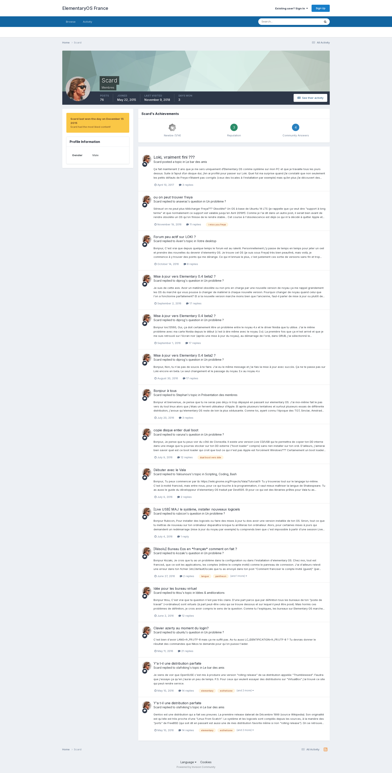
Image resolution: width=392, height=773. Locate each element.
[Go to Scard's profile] (146, 159)
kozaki (180, 553)
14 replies (187, 690)
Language (187, 762)
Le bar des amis (196, 161)
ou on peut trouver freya (173, 197)
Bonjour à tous (165, 391)
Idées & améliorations (210, 592)
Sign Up (320, 8)
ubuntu (180, 632)
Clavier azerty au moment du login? (181, 628)
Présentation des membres (219, 395)
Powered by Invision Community (196, 767)
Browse (71, 21)
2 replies (186, 496)
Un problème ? (216, 201)
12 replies (186, 457)
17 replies (195, 303)
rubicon (181, 513)
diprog (180, 280)
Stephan (181, 395)
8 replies (192, 264)
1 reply (184, 536)
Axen (179, 241)
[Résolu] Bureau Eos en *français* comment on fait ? (195, 549)
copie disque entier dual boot (176, 430)
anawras (181, 201)
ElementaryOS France (85, 8)
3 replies (187, 184)
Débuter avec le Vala (170, 470)
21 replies (186, 651)
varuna (180, 434)
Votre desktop (206, 241)
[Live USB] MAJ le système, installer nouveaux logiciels (197, 509)
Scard (157, 161)
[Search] (325, 21)
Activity (87, 21)
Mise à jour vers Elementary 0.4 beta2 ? (185, 276)
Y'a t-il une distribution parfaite (177, 663)
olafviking (182, 667)
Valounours (183, 474)
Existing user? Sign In (290, 8)
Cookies (206, 762)
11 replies (195, 224)
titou (179, 592)
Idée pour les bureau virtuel (175, 588)
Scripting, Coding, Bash (221, 474)
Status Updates (306, 21)
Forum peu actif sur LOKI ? (175, 237)
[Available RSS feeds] (325, 749)
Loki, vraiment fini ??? (174, 157)
